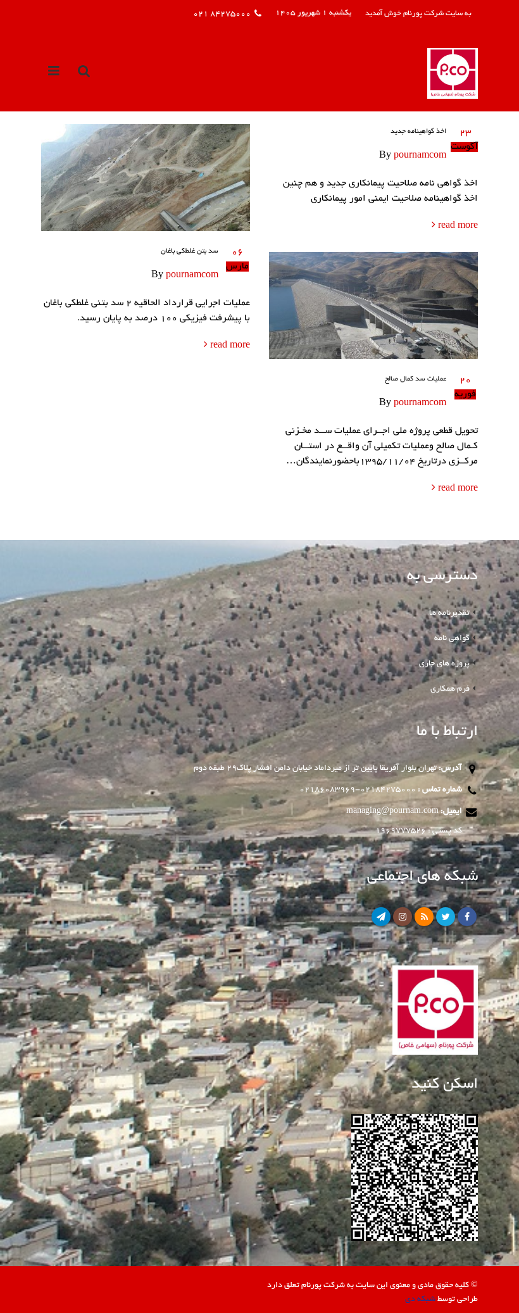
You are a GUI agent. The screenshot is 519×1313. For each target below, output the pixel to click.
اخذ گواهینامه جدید (418, 131)
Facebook (467, 916)
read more (456, 226)
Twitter (445, 916)
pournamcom (420, 156)
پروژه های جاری (444, 664)
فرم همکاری (450, 689)
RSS (424, 916)
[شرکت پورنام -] (452, 73)
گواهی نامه (452, 638)
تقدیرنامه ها (449, 613)
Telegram (381, 916)
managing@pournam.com (392, 811)
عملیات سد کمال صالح (415, 379)
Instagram (402, 916)
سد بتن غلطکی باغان (189, 251)
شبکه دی (420, 1299)
